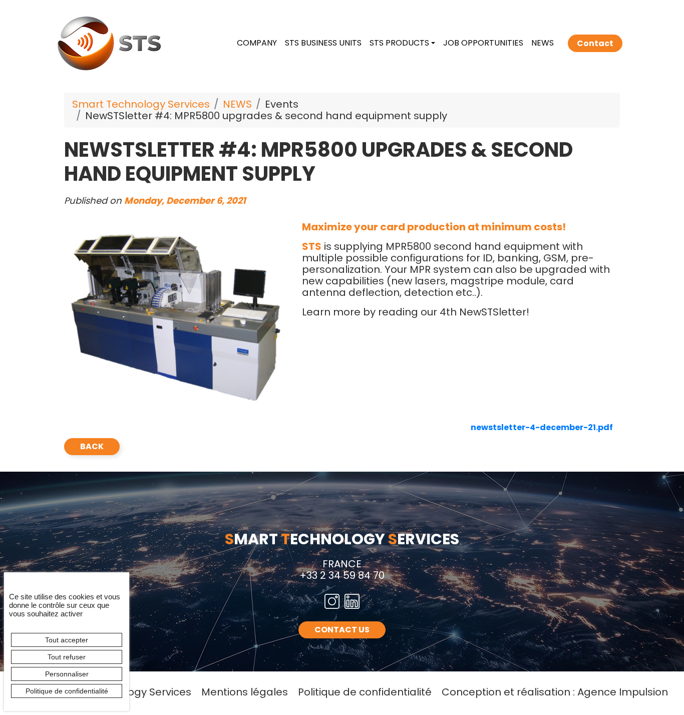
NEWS (542, 43)
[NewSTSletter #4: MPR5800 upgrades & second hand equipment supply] (175, 314)
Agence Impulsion (622, 692)
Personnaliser (67, 674)
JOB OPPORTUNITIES (483, 43)
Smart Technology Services (141, 104)
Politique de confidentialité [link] (67, 691)
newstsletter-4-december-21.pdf (542, 427)
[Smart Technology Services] (111, 43)
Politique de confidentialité (365, 692)
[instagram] (331, 601)
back (92, 446)
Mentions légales (244, 692)
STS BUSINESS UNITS (323, 43)
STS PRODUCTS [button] (399, 43)
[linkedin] (352, 601)
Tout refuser (67, 657)
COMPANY (257, 43)
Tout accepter (66, 640)
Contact (595, 43)
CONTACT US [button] (342, 629)
